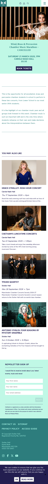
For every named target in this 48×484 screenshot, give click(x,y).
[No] (45, 474)
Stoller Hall (3, 3)
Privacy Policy (14, 413)
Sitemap (22, 424)
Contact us (9, 424)
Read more (27, 479)
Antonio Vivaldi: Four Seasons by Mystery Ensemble (20, 331)
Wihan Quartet (10, 282)
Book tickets (24, 68)
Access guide (29, 428)
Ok (16, 479)
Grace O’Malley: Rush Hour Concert (22, 188)
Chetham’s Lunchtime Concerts (19, 234)
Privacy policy (11, 428)
